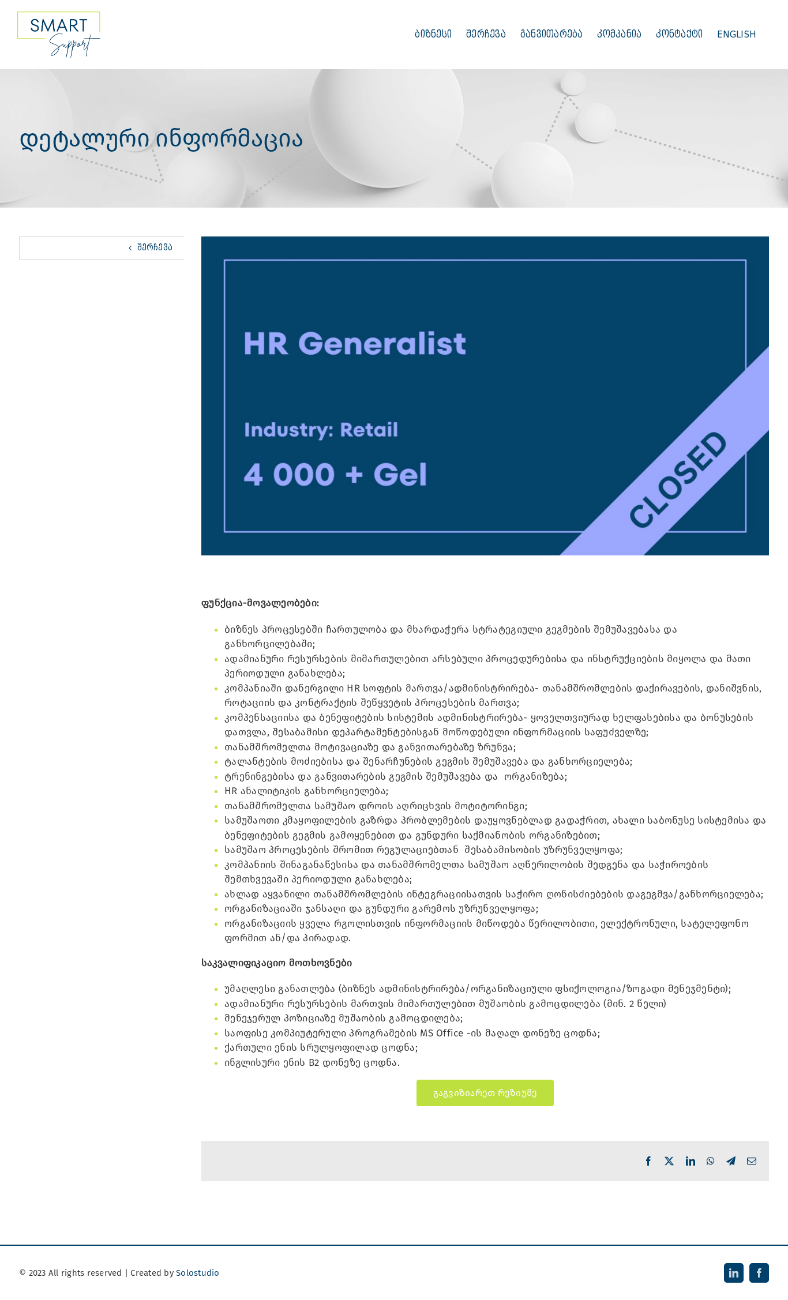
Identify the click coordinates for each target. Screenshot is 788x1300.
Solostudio (198, 1273)
